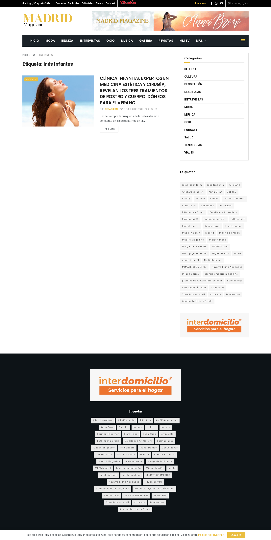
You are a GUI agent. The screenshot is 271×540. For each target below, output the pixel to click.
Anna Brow (215, 192)
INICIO (34, 41)
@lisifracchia (215, 185)
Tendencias (193, 145)
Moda (50, 41)
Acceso (201, 3)
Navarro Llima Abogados (227, 267)
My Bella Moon (213, 260)
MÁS (199, 41)
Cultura (190, 77)
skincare (215, 294)
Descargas (192, 92)
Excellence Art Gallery (223, 212)
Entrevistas (90, 41)
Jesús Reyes (212, 226)
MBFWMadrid (220, 246)
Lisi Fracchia (233, 226)
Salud (188, 137)
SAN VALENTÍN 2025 (194, 287)
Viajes (189, 153)
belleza (200, 198)
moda (237, 253)
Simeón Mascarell (193, 294)
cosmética (207, 205)
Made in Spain (191, 233)
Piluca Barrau (190, 274)
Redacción (111, 109)
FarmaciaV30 (190, 219)
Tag (34, 55)
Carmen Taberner (234, 198)
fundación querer (215, 219)
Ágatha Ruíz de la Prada (197, 301)
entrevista (225, 205)
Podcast (110, 3)
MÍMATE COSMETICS (194, 267)
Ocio (110, 41)
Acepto (236, 535)
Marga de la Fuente (194, 246)
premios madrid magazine (221, 274)
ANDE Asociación (193, 192)
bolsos (214, 198)
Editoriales (88, 3)
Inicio (25, 55)
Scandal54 (217, 287)
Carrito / (240, 3)
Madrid (209, 233)
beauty (186, 198)
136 (155, 109)
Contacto (61, 3)
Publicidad (74, 3)
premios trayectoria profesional (202, 280)
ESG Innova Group (193, 212)
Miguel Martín (220, 253)
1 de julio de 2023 (132, 109)
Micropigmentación (194, 253)
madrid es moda (229, 233)
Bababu (231, 192)
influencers (238, 219)
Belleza (67, 41)
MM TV (185, 41)
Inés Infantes (46, 55)
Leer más (109, 129)
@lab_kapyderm (192, 185)
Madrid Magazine (193, 240)
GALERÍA (145, 41)
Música (127, 41)
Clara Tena (189, 205)
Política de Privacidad (211, 535)
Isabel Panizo (190, 226)
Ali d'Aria (234, 185)
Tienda (100, 3)
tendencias (233, 294)
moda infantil (190, 260)
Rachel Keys (234, 280)
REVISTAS (166, 41)
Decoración (193, 84)
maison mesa (217, 240)
